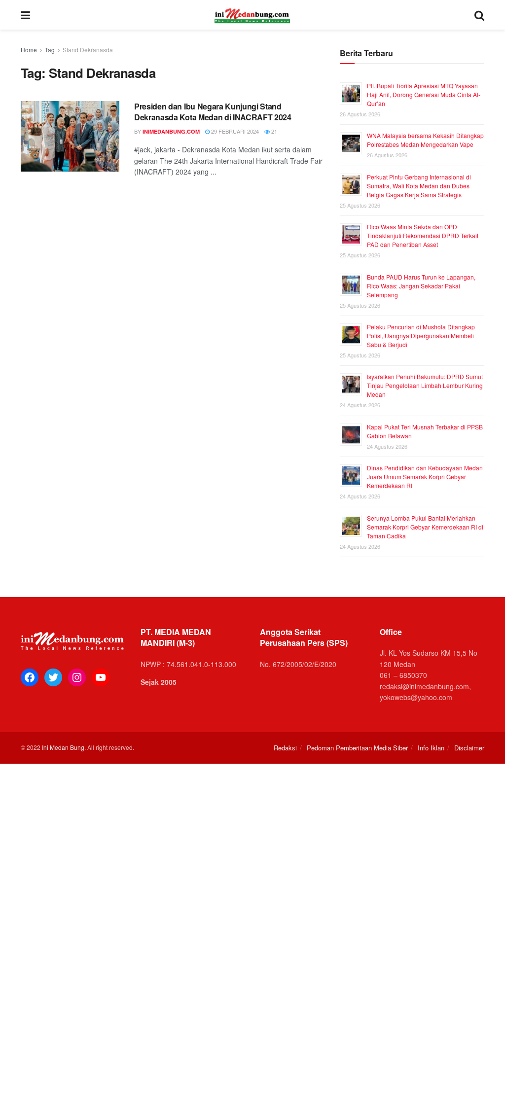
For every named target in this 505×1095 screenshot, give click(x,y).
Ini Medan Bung (63, 747)
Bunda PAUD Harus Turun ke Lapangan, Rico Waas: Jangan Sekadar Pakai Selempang (421, 286)
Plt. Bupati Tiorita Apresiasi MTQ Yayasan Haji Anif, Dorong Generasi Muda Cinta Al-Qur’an (423, 94)
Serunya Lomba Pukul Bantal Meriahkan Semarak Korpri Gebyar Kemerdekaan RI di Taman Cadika (425, 527)
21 (273, 131)
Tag (50, 49)
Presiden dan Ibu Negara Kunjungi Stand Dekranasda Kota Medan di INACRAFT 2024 (212, 112)
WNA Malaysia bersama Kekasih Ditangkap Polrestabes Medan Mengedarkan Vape (425, 139)
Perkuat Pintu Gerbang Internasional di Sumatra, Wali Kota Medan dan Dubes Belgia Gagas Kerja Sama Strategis (419, 186)
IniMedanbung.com (171, 131)
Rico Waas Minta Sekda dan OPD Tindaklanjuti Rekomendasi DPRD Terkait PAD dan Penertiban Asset (422, 235)
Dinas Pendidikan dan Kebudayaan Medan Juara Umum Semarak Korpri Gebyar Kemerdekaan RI (425, 476)
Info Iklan (431, 747)
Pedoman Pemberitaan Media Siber (357, 747)
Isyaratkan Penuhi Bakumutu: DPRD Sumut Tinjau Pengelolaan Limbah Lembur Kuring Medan (425, 385)
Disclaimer (469, 747)
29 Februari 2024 (234, 131)
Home (29, 49)
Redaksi (285, 747)
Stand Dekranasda (88, 49)
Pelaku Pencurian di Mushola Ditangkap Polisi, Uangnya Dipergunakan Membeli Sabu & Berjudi (421, 335)
